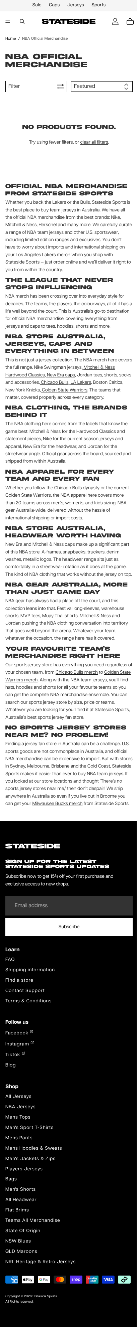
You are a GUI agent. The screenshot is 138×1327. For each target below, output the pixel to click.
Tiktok (13, 1077)
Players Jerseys (24, 1191)
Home (10, 38)
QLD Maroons (21, 1274)
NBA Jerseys (20, 1129)
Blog (10, 1088)
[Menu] (7, 21)
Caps (52, 5)
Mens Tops (18, 1140)
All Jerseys (18, 1119)
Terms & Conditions (28, 1023)
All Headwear (21, 1222)
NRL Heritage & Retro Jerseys (40, 1284)
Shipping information (30, 992)
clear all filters (93, 142)
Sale (35, 5)
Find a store (19, 1003)
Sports (97, 5)
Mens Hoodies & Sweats (33, 1171)
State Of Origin (23, 1253)
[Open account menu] (112, 21)
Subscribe (67, 949)
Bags (11, 1202)
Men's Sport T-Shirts (29, 1150)
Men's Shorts (20, 1212)
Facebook (17, 1055)
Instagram (17, 1066)
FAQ (10, 982)
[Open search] (22, 21)
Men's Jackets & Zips (30, 1181)
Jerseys (74, 5)
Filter (14, 86)
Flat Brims (17, 1232)
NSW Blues (18, 1264)
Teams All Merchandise (32, 1243)
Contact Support (25, 1013)
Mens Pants (18, 1160)
